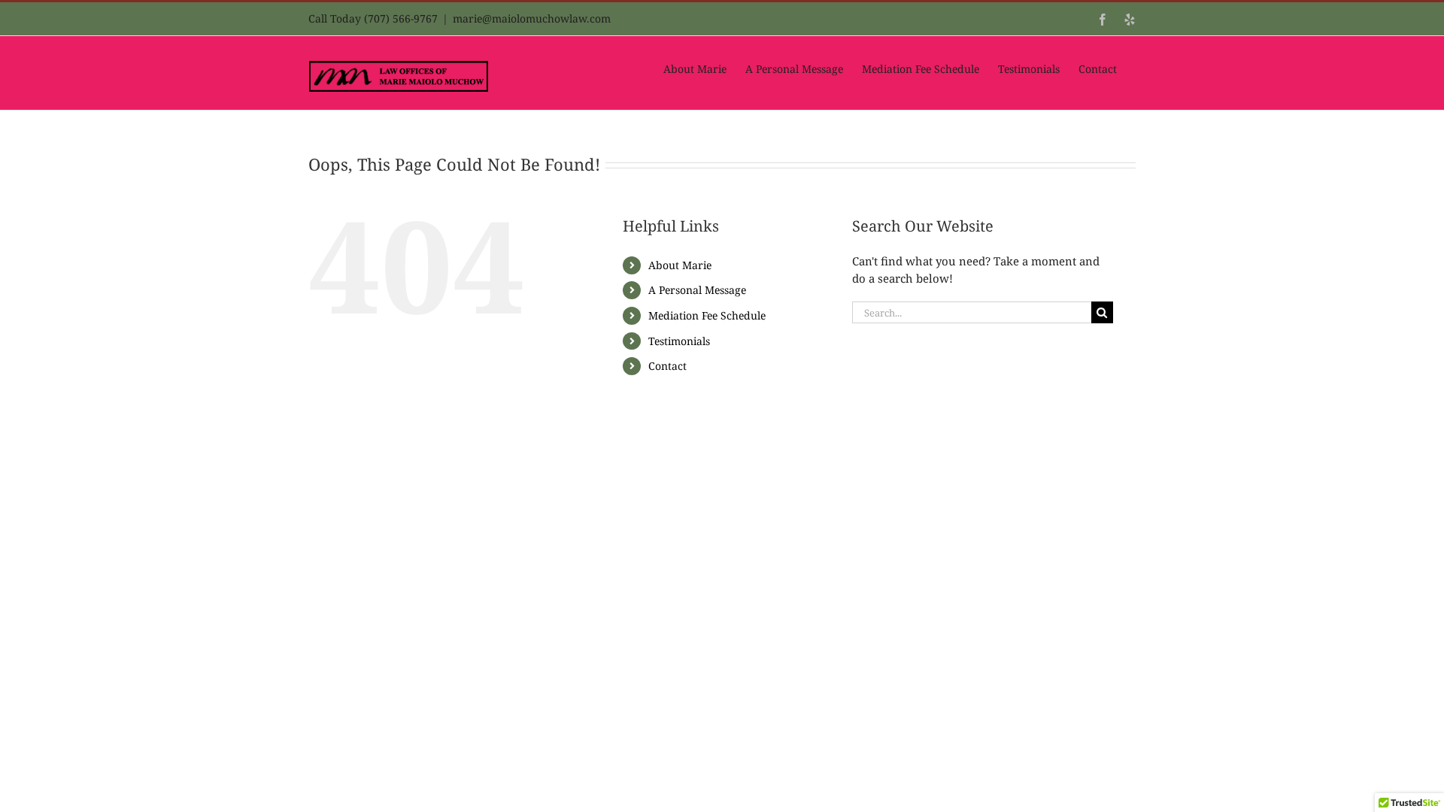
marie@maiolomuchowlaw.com (532, 18)
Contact (667, 366)
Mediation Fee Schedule (707, 315)
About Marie (679, 265)
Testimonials (679, 341)
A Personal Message (697, 290)
